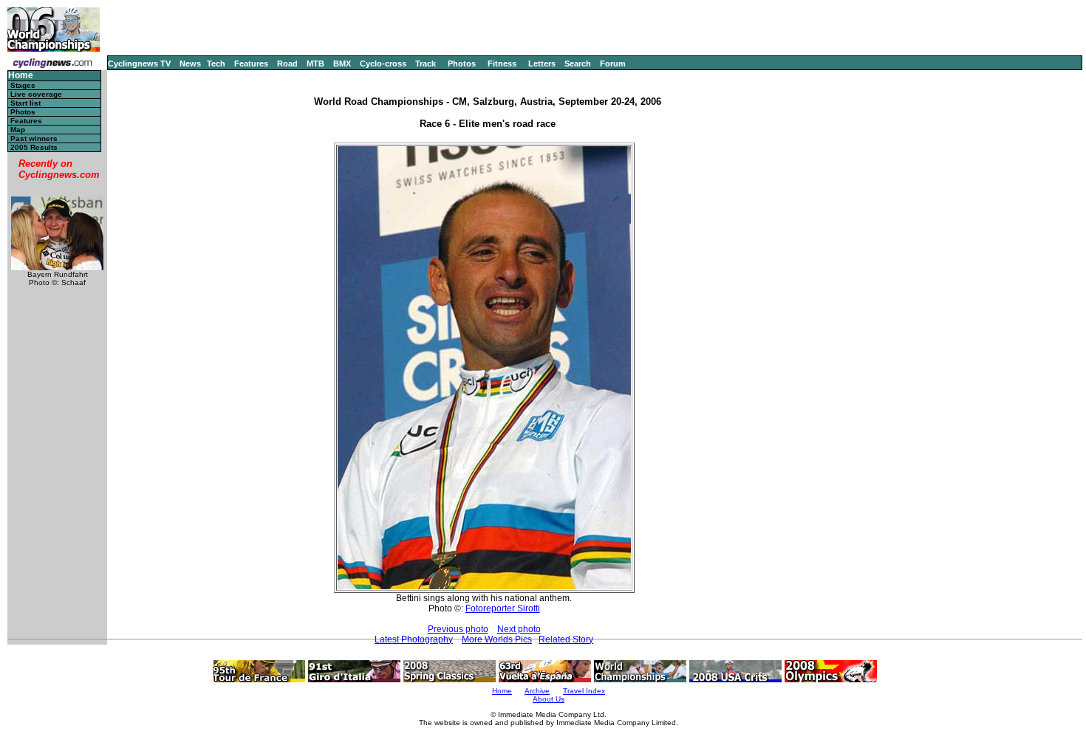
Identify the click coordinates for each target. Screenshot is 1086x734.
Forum (613, 63)
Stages (22, 85)
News (190, 63)
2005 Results (34, 147)
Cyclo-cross (383, 63)
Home (20, 75)
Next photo (519, 629)
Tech (216, 63)
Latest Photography (414, 639)
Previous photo (458, 629)
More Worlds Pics (497, 639)
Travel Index (584, 691)
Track (425, 63)
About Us (548, 699)
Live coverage (36, 94)
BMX (342, 63)
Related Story (566, 639)
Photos (462, 63)
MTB (315, 63)
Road (287, 63)
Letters (542, 63)
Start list (25, 103)
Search (577, 63)
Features (251, 63)
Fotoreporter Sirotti (502, 608)
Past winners (34, 138)
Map (17, 130)
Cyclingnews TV (139, 63)
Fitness (502, 63)
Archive (537, 691)
